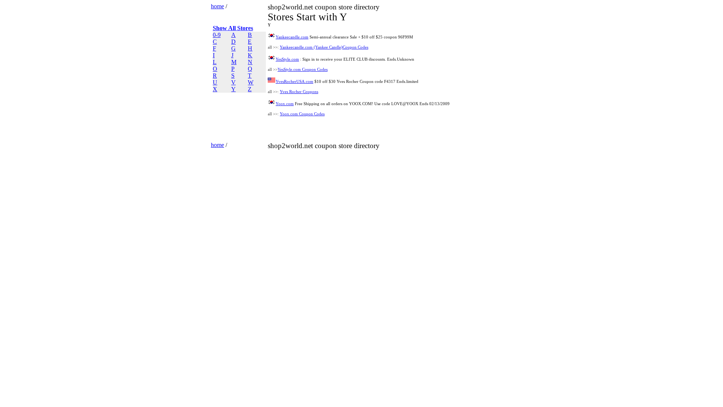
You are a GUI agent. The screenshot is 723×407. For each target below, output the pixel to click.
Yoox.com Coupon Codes (302, 114)
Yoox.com (285, 104)
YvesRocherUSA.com (294, 82)
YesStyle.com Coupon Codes (303, 69)
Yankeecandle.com (292, 37)
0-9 (217, 35)
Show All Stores (233, 28)
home (217, 6)
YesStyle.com (287, 59)
